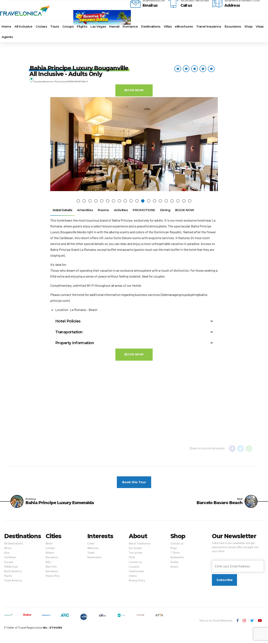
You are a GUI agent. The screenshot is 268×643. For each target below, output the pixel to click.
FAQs (132, 557)
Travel (90, 552)
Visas (260, 26)
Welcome (92, 548)
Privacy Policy (137, 580)
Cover (90, 543)
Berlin (49, 543)
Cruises (41, 26)
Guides (174, 562)
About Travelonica (139, 543)
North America (13, 571)
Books (174, 566)
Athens (50, 552)
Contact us (135, 562)
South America (13, 580)
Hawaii (114, 26)
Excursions (233, 26)
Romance (130, 26)
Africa (7, 548)
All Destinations (13, 543)
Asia (6, 552)
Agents (7, 37)
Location (134, 566)
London (50, 548)
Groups (67, 26)
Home (6, 26)
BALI (48, 562)
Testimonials (136, 571)
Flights (82, 26)
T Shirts (175, 552)
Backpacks (177, 557)
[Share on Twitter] (240, 448)
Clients (133, 575)
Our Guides (135, 548)
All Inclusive (23, 26)
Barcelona (52, 557)
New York (51, 566)
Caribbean (10, 557)
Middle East (11, 566)
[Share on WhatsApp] (249, 448)
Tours (54, 26)
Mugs (173, 548)
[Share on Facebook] (232, 448)
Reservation (94, 557)
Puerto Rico (53, 575)
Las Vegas (98, 26)
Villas (167, 26)
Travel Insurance (208, 26)
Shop (248, 26)
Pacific (8, 575)
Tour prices (135, 552)
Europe (8, 562)
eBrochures (184, 26)
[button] (61, 144)
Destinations (150, 26)
